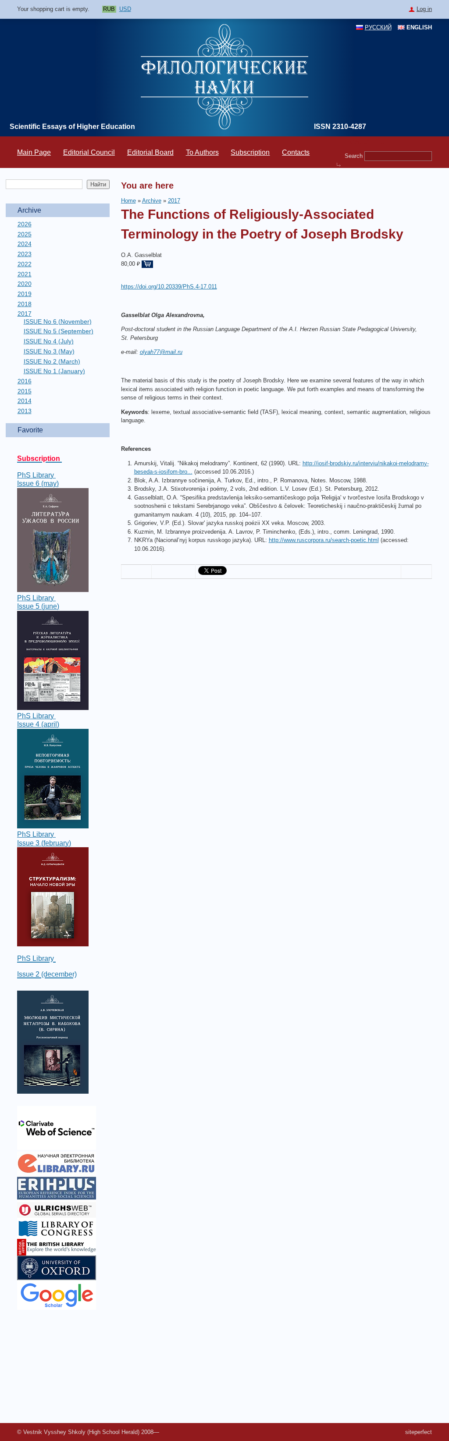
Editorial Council (89, 152)
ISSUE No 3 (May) (49, 351)
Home (128, 200)
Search (354, 155)
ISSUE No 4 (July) (49, 341)
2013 (25, 410)
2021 (25, 274)
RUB (109, 9)
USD (125, 9)
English (419, 27)
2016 (25, 381)
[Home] (224, 127)
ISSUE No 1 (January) (54, 371)
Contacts (296, 152)
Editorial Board (150, 152)
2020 (25, 283)
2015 (25, 391)
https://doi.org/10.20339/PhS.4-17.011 (169, 286)
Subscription (250, 152)
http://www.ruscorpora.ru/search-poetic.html (324, 540)
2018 (25, 303)
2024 (25, 243)
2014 (25, 400)
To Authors (202, 152)
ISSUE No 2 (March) (52, 361)
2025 (25, 234)
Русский (378, 27)
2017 (25, 313)
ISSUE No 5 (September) (58, 331)
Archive (29, 210)
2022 (25, 264)
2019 (25, 293)
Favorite (30, 430)
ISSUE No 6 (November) (58, 321)
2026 (25, 224)
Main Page (34, 152)
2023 (25, 253)
